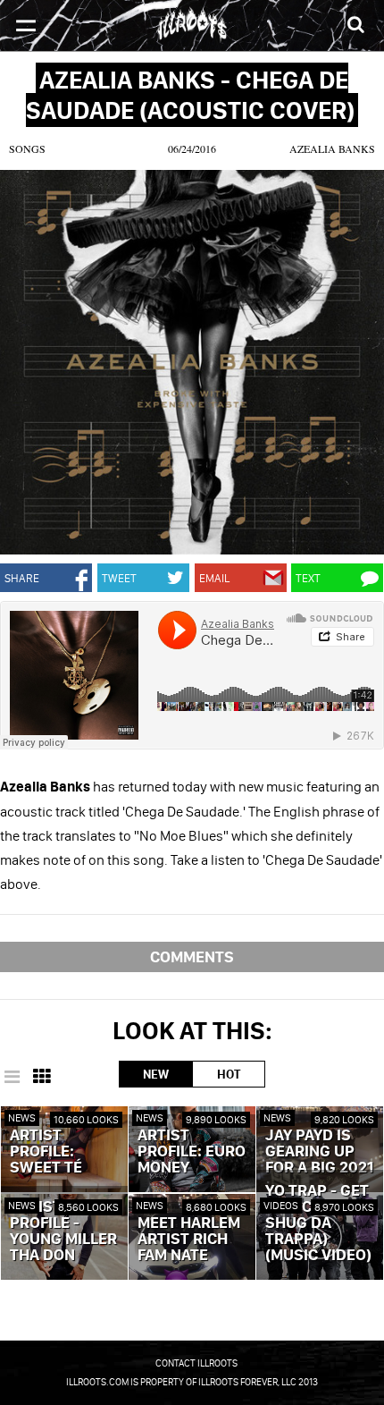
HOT (228, 1074)
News (22, 1117)
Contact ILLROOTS (196, 1363)
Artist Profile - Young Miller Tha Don (63, 1231)
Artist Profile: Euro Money (192, 1152)
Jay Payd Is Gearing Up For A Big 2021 (319, 1152)
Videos (280, 1205)
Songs (27, 148)
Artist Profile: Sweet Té (46, 1152)
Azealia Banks (332, 148)
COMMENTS (192, 956)
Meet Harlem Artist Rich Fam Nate (189, 1240)
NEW (156, 1074)
